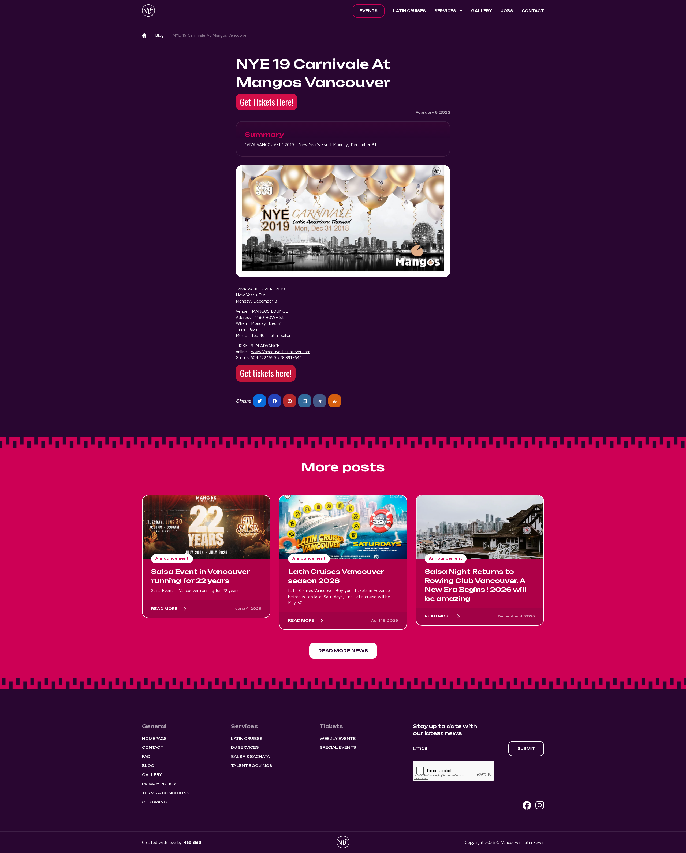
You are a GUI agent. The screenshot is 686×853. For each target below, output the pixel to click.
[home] (148, 11)
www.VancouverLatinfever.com (280, 351)
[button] (448, 11)
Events (369, 11)
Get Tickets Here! (266, 101)
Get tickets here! (266, 373)
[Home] (144, 35)
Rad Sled (192, 842)
